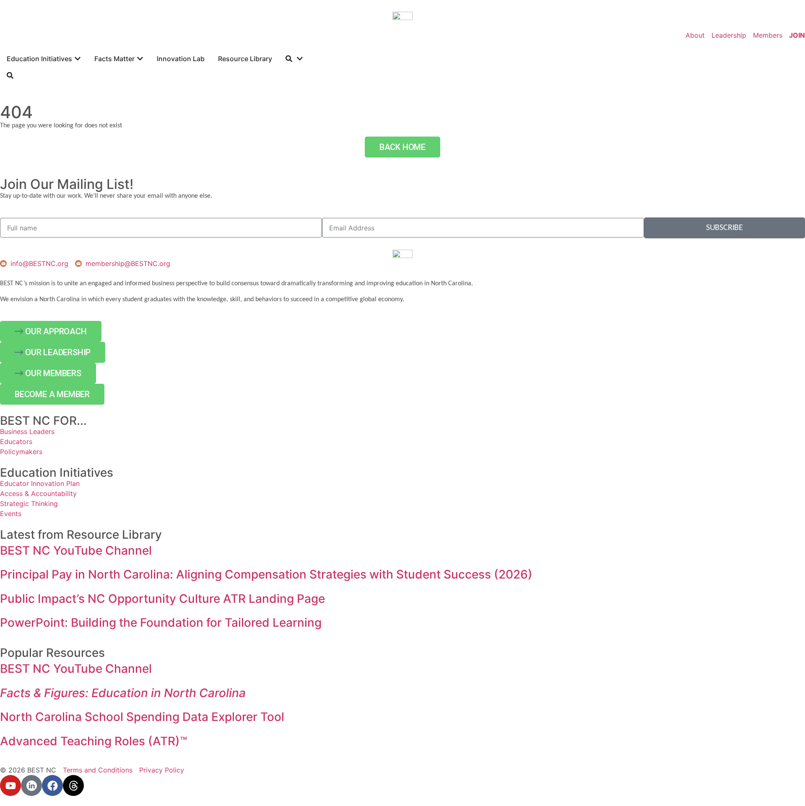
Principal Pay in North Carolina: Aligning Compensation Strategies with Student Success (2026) (266, 574)
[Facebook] (52, 785)
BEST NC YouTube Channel (76, 550)
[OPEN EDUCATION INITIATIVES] (77, 59)
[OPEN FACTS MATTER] (140, 59)
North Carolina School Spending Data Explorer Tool (142, 717)
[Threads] (73, 785)
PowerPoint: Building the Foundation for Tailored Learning (161, 622)
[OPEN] (299, 59)
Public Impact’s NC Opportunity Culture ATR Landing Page (162, 599)
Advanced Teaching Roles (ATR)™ (93, 741)
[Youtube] (10, 785)
